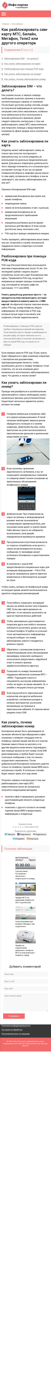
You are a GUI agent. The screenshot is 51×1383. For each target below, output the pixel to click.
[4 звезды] (21, 827)
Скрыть (27, 49)
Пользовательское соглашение (15, 1034)
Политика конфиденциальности (15, 1026)
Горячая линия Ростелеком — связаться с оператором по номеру (25, 875)
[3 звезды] (18, 827)
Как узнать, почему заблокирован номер (23, 79)
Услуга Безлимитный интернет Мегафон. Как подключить (25, 924)
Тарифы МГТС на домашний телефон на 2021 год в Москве (24, 900)
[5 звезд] (23, 827)
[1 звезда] (14, 827)
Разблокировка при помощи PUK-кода (22, 69)
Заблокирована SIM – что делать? (20, 58)
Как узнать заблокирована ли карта (20, 63)
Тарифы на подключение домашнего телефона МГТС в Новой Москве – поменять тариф (25, 950)
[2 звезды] (16, 827)
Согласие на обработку (11, 1030)
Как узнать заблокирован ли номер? (21, 74)
